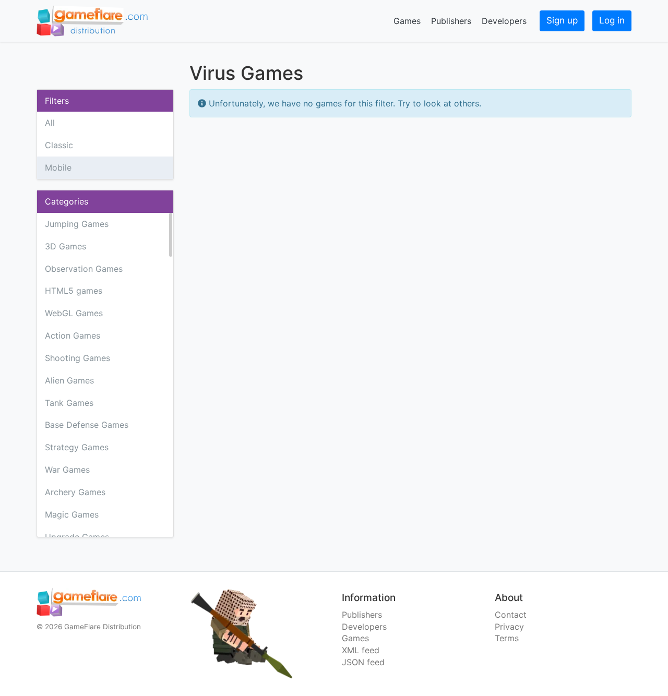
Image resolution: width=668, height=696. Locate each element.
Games (407, 21)
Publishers (451, 21)
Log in (612, 20)
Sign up (562, 20)
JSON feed (363, 662)
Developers (504, 21)
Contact (511, 614)
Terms (507, 638)
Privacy (509, 626)
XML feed (360, 650)
